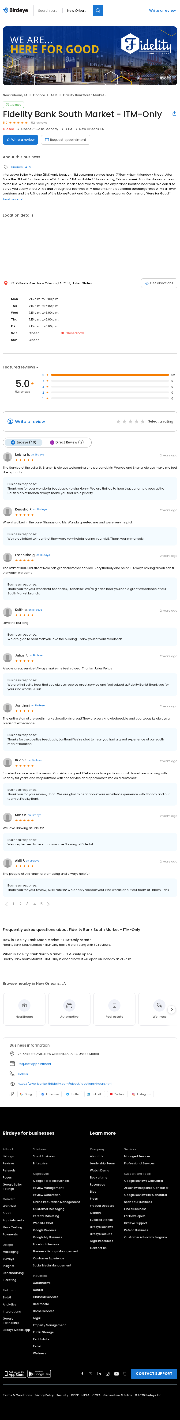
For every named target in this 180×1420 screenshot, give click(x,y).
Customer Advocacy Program (145, 1237)
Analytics (9, 1304)
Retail (37, 1346)
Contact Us (98, 1248)
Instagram (144, 1094)
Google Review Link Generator (145, 1195)
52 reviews (39, 122)
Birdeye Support (135, 1223)
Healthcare (41, 1304)
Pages (7, 1177)
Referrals (9, 1170)
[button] (6, 904)
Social (7, 1213)
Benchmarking (13, 1273)
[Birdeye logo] (16, 10)
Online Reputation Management (56, 1202)
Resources (97, 1185)
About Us (96, 1156)
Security (62, 1395)
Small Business (44, 1156)
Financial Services (45, 1297)
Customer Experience (48, 1258)
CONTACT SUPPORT (154, 1373)
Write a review (162, 10)
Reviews (9, 1163)
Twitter (75, 1094)
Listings (8, 1156)
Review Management (48, 1188)
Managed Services (137, 1156)
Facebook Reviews (46, 1244)
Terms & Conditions (17, 1395)
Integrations (12, 1311)
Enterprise (40, 1163)
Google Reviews (44, 1230)
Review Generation (46, 1195)
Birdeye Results (101, 1234)
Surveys (8, 1259)
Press (94, 1199)
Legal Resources (101, 1241)
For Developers (135, 1216)
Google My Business (47, 1237)
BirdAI (7, 1297)
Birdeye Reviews (101, 1227)
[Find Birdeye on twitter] (91, 1374)
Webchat (9, 1206)
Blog (93, 1192)
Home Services (43, 1311)
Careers (95, 1213)
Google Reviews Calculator (143, 1181)
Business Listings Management (56, 1251)
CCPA (96, 1395)
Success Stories (101, 1220)
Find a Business (135, 1209)
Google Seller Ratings (12, 1187)
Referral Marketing (46, 1216)
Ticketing (9, 1280)
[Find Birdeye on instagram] (107, 1374)
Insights (9, 1266)
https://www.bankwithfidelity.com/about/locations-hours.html (65, 1083)
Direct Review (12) (70, 442)
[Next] (171, 1009)
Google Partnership (11, 1321)
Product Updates (102, 1206)
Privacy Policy (44, 1395)
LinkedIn (97, 1094)
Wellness (39, 1353)
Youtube (119, 1094)
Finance (39, 95)
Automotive (42, 1283)
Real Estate (41, 1339)
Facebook (52, 1094)
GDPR (75, 1395)
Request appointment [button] (34, 1064)
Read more (11, 199)
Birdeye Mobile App (16, 1330)
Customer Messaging (48, 1209)
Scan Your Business (138, 1202)
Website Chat (43, 1223)
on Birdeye (37, 454)
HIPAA (86, 1395)
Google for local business (51, 1181)
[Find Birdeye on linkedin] (99, 1374)
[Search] (98, 10)
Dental (38, 1290)
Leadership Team (102, 1163)
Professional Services (139, 1163)
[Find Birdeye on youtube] (116, 1374)
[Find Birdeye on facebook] (82, 1374)
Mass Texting (12, 1227)
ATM (54, 95)
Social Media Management (52, 1265)
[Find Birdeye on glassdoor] (125, 1374)
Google (29, 1094)
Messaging (11, 1252)
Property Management (49, 1325)
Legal (37, 1318)
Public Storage (43, 1332)
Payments (10, 1234)
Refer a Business (136, 1230)
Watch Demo (99, 1170)
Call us (23, 1074)
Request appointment (68, 139)
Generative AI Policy (117, 1395)
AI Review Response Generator (146, 1188)
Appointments (13, 1220)
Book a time (98, 1177)
